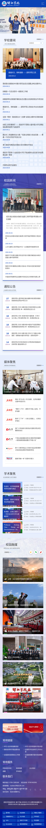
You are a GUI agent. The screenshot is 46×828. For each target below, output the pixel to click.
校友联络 (22, 812)
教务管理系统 (23, 824)
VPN (7, 820)
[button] (19, 29)
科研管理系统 (38, 824)
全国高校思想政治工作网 (12, 755)
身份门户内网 (23, 820)
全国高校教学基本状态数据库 (33, 756)
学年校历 (19, 771)
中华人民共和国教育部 (11, 746)
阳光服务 (36, 820)
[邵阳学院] (11, 3)
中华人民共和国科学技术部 (33, 746)
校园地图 (19, 768)
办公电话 (32, 768)
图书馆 (8, 812)
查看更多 (39, 39)
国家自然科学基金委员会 (12, 749)
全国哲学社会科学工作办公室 (33, 751)
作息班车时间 (7, 768)
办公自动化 (9, 824)
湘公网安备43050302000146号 (28, 804)
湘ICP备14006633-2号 (23, 802)
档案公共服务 (38, 812)
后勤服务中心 (9, 816)
